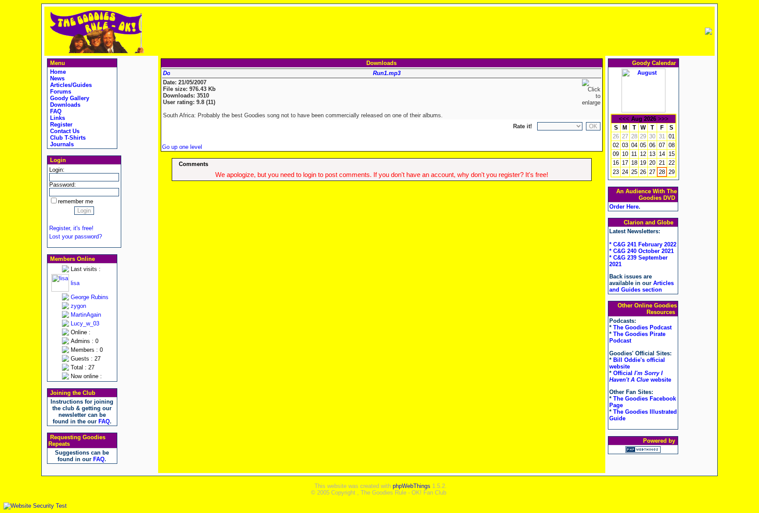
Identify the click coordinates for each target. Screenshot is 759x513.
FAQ (54, 111)
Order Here (624, 206)
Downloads (64, 104)
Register (60, 124)
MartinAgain (86, 314)
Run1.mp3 (387, 73)
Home (57, 72)
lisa (75, 283)
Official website (640, 376)
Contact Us (64, 131)
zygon (78, 306)
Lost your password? (75, 236)
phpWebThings (411, 486)
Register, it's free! (71, 228)
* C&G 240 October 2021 (641, 251)
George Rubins (89, 297)
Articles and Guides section (641, 286)
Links (56, 118)
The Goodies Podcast (642, 327)
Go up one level (182, 147)
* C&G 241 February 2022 (642, 244)
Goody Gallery (68, 98)
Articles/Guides (70, 85)
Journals (61, 144)
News (56, 78)
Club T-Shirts (67, 137)
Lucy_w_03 (85, 323)
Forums (59, 91)
